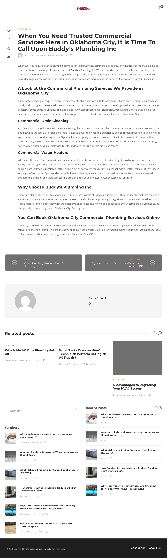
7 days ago (24, 442)
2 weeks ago (25, 460)
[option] (29, 350)
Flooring (136, 259)
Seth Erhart (29, 55)
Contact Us (138, 548)
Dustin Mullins (11, 360)
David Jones (118, 395)
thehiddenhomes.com (36, 549)
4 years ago (74, 364)
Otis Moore (63, 364)
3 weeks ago (25, 496)
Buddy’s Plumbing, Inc (83, 70)
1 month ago (25, 532)
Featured (24, 29)
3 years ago (40, 55)
